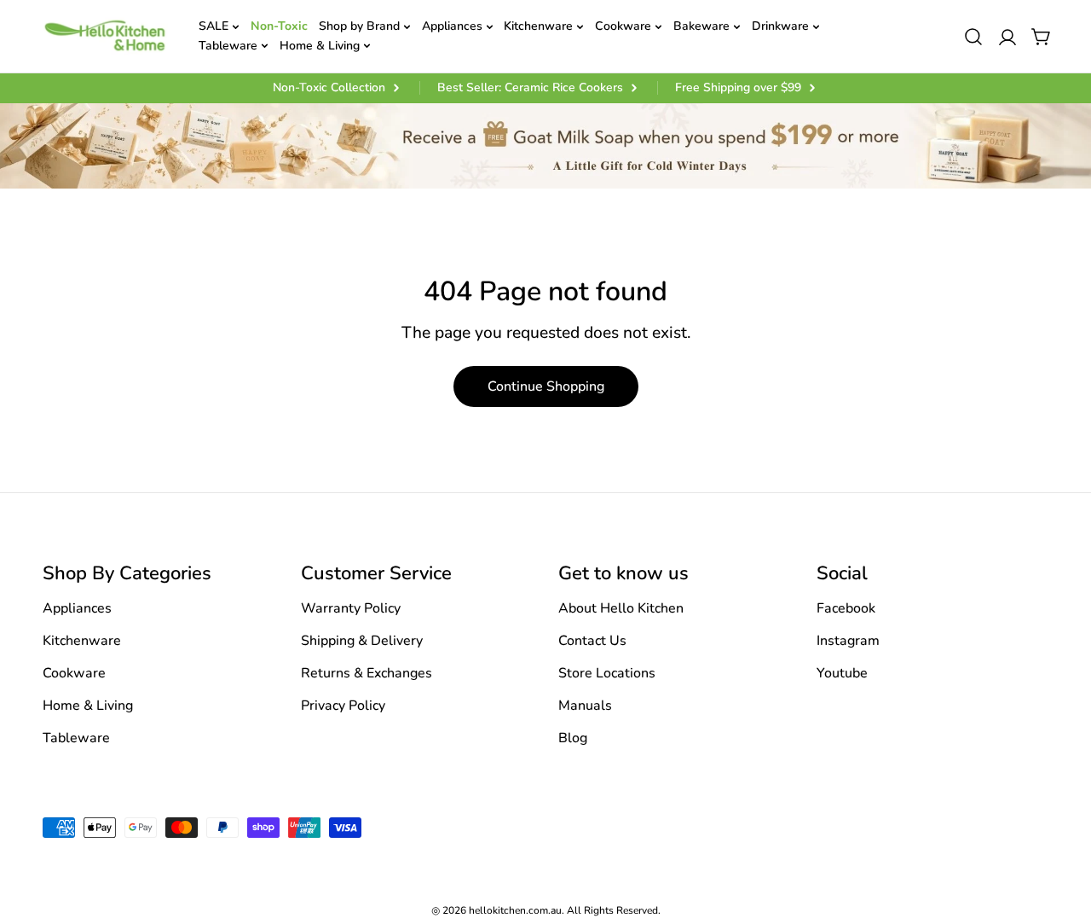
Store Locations (606, 673)
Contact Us (592, 640)
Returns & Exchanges (366, 673)
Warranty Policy (351, 608)
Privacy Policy (343, 705)
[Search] (973, 37)
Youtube (842, 673)
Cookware (74, 673)
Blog (572, 738)
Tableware (76, 738)
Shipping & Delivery (362, 640)
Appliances (77, 608)
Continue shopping (546, 386)
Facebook (846, 608)
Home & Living (88, 705)
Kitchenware (82, 640)
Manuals (585, 705)
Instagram (848, 640)
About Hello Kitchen (621, 608)
